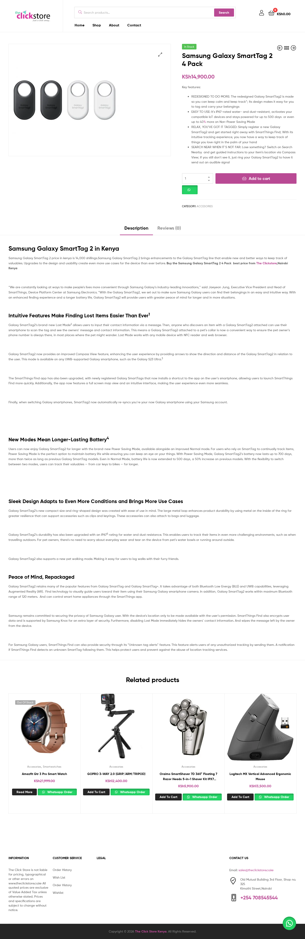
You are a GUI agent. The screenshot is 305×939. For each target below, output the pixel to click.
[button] (160, 54)
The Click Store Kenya (151, 931)
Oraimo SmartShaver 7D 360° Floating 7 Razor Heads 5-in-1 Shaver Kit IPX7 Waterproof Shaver (188, 776)
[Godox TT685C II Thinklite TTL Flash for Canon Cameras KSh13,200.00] (280, 48)
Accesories (205, 206)
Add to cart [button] (96, 792)
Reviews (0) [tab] (169, 228)
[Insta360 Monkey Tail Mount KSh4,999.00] (293, 48)
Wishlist (58, 892)
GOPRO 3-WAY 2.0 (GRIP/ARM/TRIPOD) (116, 774)
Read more (24, 792)
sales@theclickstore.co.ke (256, 870)
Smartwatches (52, 766)
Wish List (59, 877)
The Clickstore (266, 263)
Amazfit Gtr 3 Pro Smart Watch (44, 774)
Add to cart (259, 178)
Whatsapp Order (59, 792)
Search (224, 13)
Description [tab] (136, 228)
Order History (62, 870)
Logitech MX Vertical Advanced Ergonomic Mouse (260, 776)
